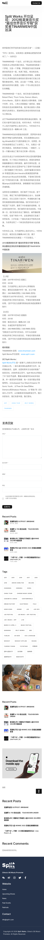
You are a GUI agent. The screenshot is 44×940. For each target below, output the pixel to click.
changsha (7, 588)
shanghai (7, 630)
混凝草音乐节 (8, 656)
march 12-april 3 (10, 625)
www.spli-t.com (28, 354)
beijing (31, 582)
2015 (13, 577)
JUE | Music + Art (10, 619)
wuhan (34, 641)
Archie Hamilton (18, 582)
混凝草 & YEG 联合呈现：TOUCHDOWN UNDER (24, 530)
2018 (36, 577)
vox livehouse (30, 635)
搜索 (3, 787)
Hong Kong (8, 609)
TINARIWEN (8, 408)
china (29, 588)
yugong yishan (9, 646)
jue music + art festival (27, 614)
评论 (4, 434)
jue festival (8, 614)
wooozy (7, 641)
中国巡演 (34, 646)
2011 (5, 577)
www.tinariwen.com (26, 351)
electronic (24, 604)
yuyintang (24, 646)
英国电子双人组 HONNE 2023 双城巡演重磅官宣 (25, 549)
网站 (3, 485)
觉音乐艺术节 (20, 656)
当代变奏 (19, 651)
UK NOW (17, 635)
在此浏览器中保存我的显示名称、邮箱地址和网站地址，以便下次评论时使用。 (20, 497)
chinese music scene (24, 593)
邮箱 (4, 474)
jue (27, 609)
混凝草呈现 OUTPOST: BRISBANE (22, 521)
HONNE (19, 609)
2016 (20, 577)
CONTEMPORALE (27, 598)
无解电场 (29, 651)
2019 (5, 582)
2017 (5, 403)
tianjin (7, 635)
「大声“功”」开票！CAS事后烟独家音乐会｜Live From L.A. (25, 558)
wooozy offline (21, 641)
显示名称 (5, 463)
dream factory (9, 604)
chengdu (19, 588)
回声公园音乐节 (8, 651)
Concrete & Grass (10, 598)
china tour (16, 403)
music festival (26, 625)
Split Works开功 (9, 363)
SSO (30, 630)
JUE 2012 (36, 609)
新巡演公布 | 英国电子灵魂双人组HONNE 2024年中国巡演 (24, 539)
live (22, 619)
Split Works (29, 403)
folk (34, 604)
